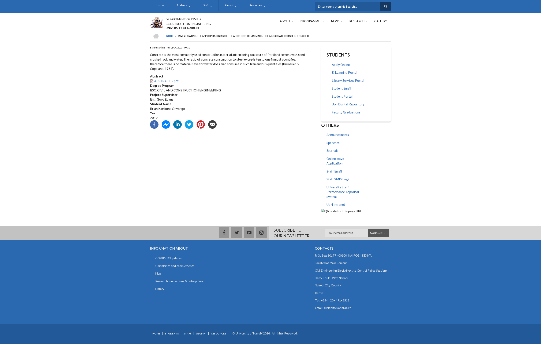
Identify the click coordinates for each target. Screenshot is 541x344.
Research (357, 21)
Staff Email (334, 171)
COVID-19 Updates (168, 258)
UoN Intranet (336, 204)
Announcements (338, 135)
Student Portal (342, 96)
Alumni (229, 5)
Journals (332, 150)
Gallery (380, 21)
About (285, 21)
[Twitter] (189, 124)
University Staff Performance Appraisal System (343, 192)
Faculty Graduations (346, 112)
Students (182, 5)
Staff (205, 5)
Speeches (333, 143)
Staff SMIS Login (338, 179)
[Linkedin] (177, 124)
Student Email (341, 88)
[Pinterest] (201, 124)
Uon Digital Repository (348, 104)
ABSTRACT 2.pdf (166, 81)
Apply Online (341, 64)
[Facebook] (154, 124)
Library (159, 288)
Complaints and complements (174, 266)
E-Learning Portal (344, 72)
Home (160, 5)
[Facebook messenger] (166, 124)
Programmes (310, 21)
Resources (256, 5)
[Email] (212, 124)
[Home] (156, 22)
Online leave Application (335, 161)
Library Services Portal (348, 80)
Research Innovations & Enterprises (179, 281)
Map (158, 273)
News (335, 21)
